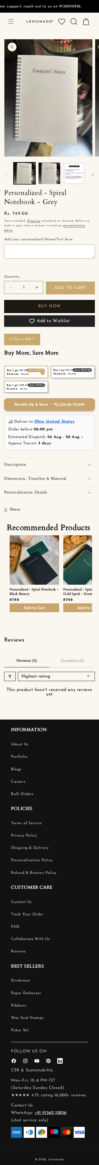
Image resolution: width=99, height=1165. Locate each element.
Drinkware (20, 981)
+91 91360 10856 (51, 1113)
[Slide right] (93, 175)
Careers (18, 782)
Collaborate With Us (30, 939)
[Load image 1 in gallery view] (24, 173)
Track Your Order (27, 914)
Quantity (12, 276)
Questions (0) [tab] (72, 660)
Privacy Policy (24, 836)
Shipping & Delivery (30, 848)
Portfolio (19, 757)
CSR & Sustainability (32, 1070)
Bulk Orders (22, 794)
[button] (11, 21)
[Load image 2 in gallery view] (49, 173)
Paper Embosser (26, 993)
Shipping (33, 220)
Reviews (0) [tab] (26, 660)
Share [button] (15, 510)
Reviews (18, 951)
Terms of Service (26, 823)
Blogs (16, 769)
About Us (20, 744)
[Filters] (10, 676)
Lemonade (56, 1159)
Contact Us (21, 902)
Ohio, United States (54, 422)
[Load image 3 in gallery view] (74, 173)
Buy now (49, 306)
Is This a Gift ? (22, 339)
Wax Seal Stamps (27, 1018)
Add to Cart (34, 608)
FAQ (15, 927)
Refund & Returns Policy (34, 873)
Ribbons (18, 1006)
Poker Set (20, 1030)
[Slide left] (6, 175)
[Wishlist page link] (61, 21)
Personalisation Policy (32, 860)
